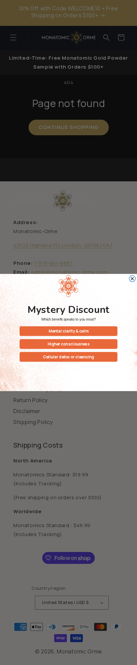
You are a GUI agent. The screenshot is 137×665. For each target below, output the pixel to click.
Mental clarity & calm (69, 331)
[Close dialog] (132, 278)
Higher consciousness (69, 343)
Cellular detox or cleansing (68, 356)
